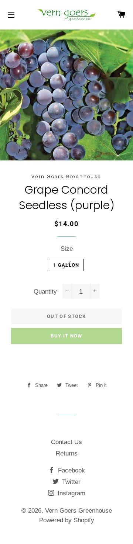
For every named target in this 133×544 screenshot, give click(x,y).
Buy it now (66, 336)
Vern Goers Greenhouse (78, 510)
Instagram (70, 493)
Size (67, 248)
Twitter (70, 481)
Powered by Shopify (66, 520)
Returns (67, 453)
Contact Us (66, 442)
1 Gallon (66, 265)
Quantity (45, 291)
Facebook (70, 470)
